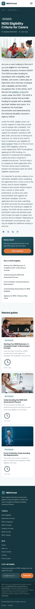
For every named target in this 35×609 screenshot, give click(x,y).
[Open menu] (31, 3)
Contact (4, 555)
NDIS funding (7, 144)
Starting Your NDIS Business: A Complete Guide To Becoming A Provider (15, 268)
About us (4, 548)
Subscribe (27, 575)
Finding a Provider (8, 528)
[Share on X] (8, 232)
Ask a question (17, 251)
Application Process (8, 518)
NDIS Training (6, 535)
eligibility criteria (19, 92)
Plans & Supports (7, 522)
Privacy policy (6, 558)
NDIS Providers (7, 525)
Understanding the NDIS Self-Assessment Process (14, 276)
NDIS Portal (11, 3)
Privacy (4, 605)
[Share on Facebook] (3, 232)
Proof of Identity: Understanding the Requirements (16, 283)
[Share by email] (17, 232)
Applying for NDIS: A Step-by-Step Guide (15, 297)
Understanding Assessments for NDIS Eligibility (17, 290)
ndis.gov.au (5, 595)
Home (3, 10)
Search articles (6, 552)
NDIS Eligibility (12, 10)
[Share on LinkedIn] (13, 232)
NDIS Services (6, 532)
